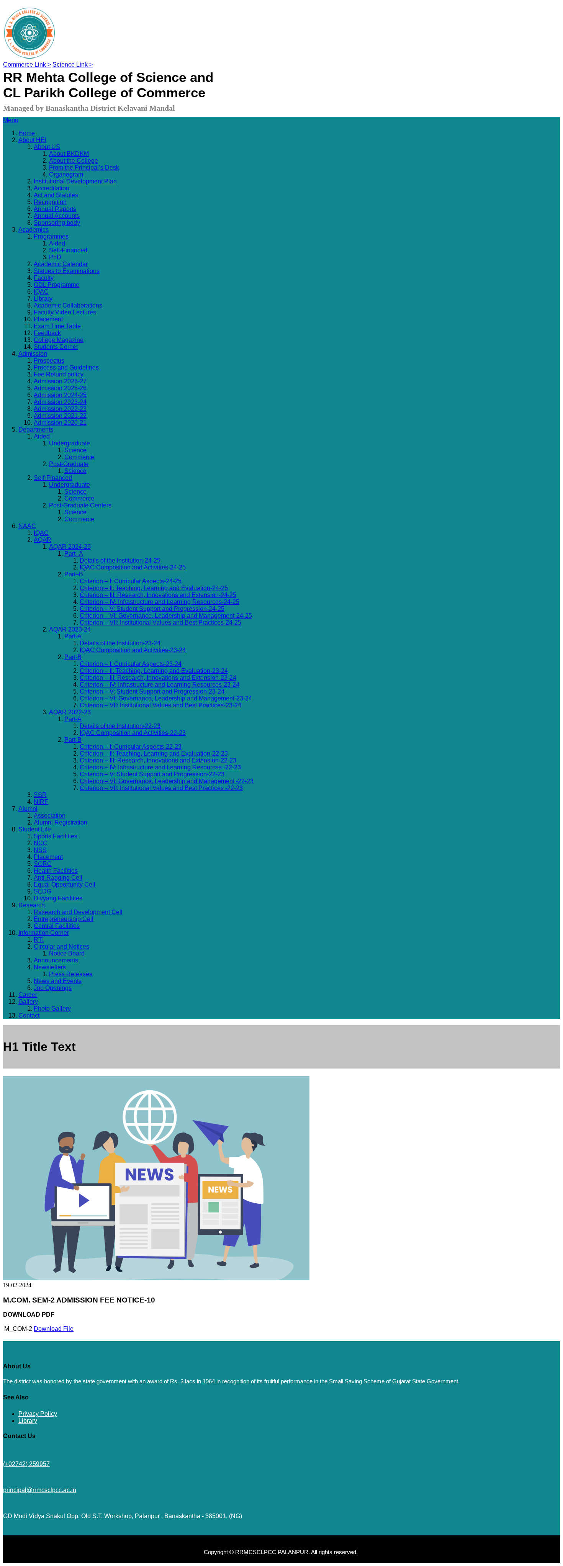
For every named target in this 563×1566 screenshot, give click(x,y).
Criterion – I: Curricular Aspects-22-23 (131, 746)
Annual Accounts (57, 216)
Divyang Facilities (58, 898)
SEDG (42, 891)
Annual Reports (55, 209)
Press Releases (70, 974)
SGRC (43, 864)
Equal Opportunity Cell (64, 884)
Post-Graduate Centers (80, 505)
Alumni (28, 808)
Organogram (66, 174)
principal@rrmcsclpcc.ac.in (39, 1490)
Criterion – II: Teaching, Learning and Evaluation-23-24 (154, 671)
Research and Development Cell (78, 912)
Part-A (73, 636)
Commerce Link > (27, 64)
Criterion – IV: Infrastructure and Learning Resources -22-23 (160, 767)
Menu (10, 120)
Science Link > (72, 64)
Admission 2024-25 (60, 395)
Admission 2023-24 (60, 402)
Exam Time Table (57, 326)
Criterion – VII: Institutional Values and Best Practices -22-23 (161, 788)
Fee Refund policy (58, 374)
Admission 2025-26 (60, 388)
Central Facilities (57, 926)
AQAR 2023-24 (70, 629)
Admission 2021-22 (60, 415)
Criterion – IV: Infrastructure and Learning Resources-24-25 (159, 602)
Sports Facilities (55, 836)
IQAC (41, 291)
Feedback (47, 333)
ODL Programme (56, 284)
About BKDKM (69, 154)
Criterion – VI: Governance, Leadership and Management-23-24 (166, 698)
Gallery (28, 1001)
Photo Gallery (52, 1008)
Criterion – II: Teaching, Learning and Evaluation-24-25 (154, 588)
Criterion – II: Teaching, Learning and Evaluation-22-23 (154, 753)
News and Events (58, 981)
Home (26, 133)
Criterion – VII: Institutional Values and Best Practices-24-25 (160, 622)
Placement (48, 319)
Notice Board (67, 953)
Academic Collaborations (68, 305)
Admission (32, 353)
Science (75, 450)
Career (27, 995)
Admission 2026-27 (60, 381)
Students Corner (56, 347)
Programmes (51, 236)
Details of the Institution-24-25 (120, 560)
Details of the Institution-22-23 (120, 726)
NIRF (41, 802)
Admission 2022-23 (60, 409)
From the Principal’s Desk (84, 167)
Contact (28, 1015)
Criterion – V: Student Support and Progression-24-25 (152, 608)
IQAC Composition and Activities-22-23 (133, 733)
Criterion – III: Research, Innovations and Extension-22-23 (158, 760)
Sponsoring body (57, 222)
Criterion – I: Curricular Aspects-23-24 (131, 664)
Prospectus (49, 360)
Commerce (79, 457)
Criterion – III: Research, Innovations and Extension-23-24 (158, 677)
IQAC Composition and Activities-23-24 (133, 650)
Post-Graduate (68, 464)
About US (47, 147)
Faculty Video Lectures (65, 312)
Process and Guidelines (66, 367)
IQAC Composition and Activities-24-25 (133, 567)
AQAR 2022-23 (70, 712)
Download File (54, 1328)
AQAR (42, 540)
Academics (33, 229)
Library (43, 298)
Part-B (73, 657)
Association (49, 815)
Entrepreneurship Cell (63, 919)
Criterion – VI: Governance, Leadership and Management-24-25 (166, 615)
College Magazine (58, 340)
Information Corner (43, 932)
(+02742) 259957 (26, 1464)
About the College (73, 160)
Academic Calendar (61, 264)
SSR (40, 795)
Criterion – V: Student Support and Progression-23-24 (152, 691)
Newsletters (50, 967)
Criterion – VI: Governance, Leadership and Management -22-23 (167, 781)
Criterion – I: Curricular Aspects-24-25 (131, 581)
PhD (55, 257)
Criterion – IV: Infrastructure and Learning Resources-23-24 (159, 684)
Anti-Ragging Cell (58, 877)
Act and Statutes (56, 195)
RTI (39, 939)
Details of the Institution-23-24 (120, 643)
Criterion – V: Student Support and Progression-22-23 (152, 774)
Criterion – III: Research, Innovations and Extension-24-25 (158, 595)
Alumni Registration (60, 822)
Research (31, 905)
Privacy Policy (37, 1414)
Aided (57, 243)
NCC (40, 843)
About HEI (32, 140)
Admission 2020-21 (60, 422)
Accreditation (51, 188)
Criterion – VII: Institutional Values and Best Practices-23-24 (160, 705)
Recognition (50, 202)
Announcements (56, 960)
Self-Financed (68, 250)
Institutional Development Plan (75, 181)
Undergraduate (69, 443)
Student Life (34, 829)
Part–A (73, 553)
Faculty (44, 278)
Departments (35, 429)
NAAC (27, 526)
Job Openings (53, 988)
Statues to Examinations (67, 271)
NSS (40, 850)
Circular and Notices (61, 946)
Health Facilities (56, 870)
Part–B (73, 574)
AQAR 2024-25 (70, 546)
